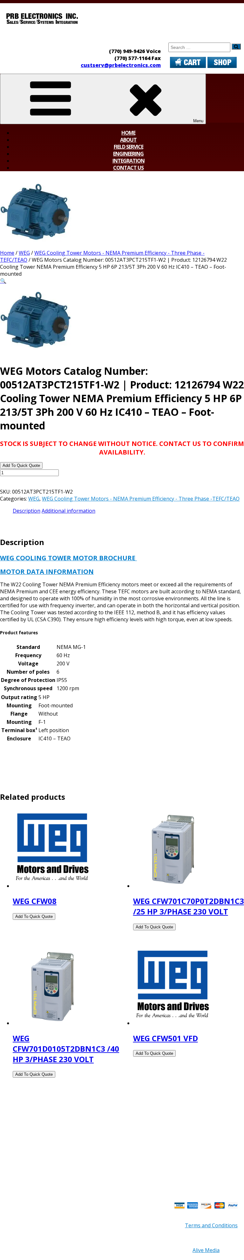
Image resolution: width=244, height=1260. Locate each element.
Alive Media (206, 1250)
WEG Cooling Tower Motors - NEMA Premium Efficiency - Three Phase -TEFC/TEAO (141, 498)
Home (128, 132)
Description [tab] (26, 510)
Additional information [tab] (68, 510)
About (128, 139)
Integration (128, 160)
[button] (3, 280)
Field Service (128, 146)
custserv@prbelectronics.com (121, 65)
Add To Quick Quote (21, 465)
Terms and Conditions (211, 1225)
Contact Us (128, 167)
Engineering (128, 153)
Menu (198, 120)
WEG (24, 252)
